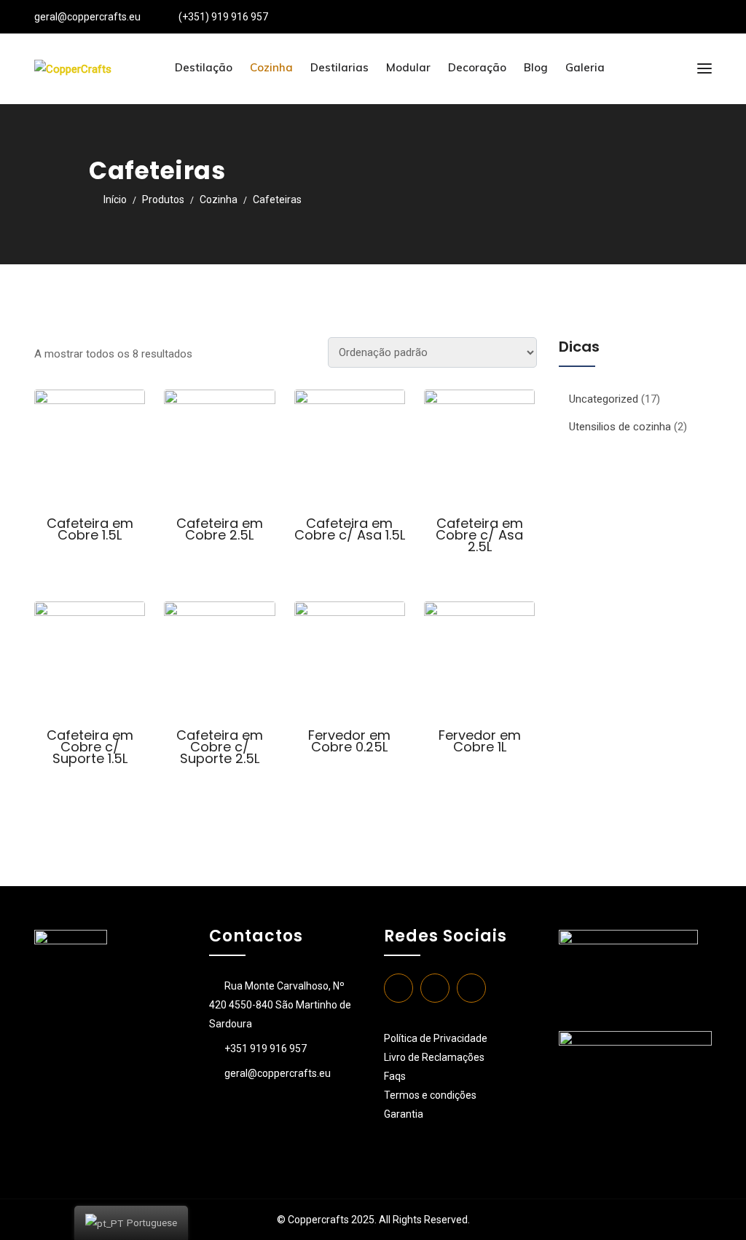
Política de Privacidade (435, 1038)
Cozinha (271, 67)
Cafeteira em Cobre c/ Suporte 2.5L (219, 746)
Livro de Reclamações (434, 1057)
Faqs (395, 1076)
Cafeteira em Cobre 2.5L (219, 529)
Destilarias (339, 67)
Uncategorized (603, 399)
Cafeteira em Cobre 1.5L (90, 529)
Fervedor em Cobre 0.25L (349, 741)
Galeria (585, 67)
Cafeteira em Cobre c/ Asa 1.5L (349, 529)
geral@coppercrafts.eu (87, 17)
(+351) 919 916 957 (223, 17)
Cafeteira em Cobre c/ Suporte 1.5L (90, 746)
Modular (408, 67)
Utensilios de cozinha (620, 426)
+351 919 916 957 (265, 1048)
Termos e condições (431, 1095)
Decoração (477, 67)
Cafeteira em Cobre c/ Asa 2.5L (479, 535)
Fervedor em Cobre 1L (480, 741)
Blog (536, 67)
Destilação (203, 67)
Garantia (403, 1114)
